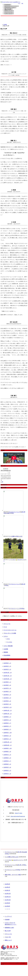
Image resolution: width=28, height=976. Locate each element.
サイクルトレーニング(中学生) (16, 608)
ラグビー (5, 636)
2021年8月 (7, 685)
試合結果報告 (6, 655)
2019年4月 (7, 764)
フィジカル (9, 642)
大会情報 (5, 649)
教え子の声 (8, 9)
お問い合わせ (8, 13)
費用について (8, 10)
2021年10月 (7, 678)
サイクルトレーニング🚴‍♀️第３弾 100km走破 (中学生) (14, 512)
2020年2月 (7, 735)
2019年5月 (7, 761)
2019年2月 (7, 770)
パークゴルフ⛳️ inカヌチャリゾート (14, 560)
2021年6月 (7, 691)
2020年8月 (7, 716)
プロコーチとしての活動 (9, 633)
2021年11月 (7, 675)
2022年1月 (7, 669)
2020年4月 (7, 729)
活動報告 (5, 652)
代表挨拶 (7, 4)
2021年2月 (7, 704)
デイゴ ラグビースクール (9, 630)
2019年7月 (7, 754)
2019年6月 (7, 757)
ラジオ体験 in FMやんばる (15, 536)
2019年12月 (7, 742)
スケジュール (8, 12)
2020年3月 (7, 732)
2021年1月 (7, 707)
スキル (8, 638)
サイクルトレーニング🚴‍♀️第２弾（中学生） (14, 584)
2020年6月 (7, 723)
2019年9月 (7, 748)
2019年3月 (7, 767)
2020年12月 (7, 710)
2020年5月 (7, 726)
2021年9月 (7, 682)
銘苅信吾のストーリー (11, 6)
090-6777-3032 (18, 813)
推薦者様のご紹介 (10, 7)
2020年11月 (7, 713)
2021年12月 (7, 672)
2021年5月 (7, 694)
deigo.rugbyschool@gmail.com (18, 816)
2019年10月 (7, 745)
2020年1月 (7, 739)
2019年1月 (7, 773)
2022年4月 (7, 663)
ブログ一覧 (8, 937)
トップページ (8, 916)
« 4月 (2, 481)
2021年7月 (7, 688)
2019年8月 (7, 751)
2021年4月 (7, 697)
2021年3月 (7, 701)
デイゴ (5, 627)
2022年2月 (7, 666)
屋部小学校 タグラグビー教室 (13, 874)
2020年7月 (7, 720)
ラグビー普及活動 (8, 645)
